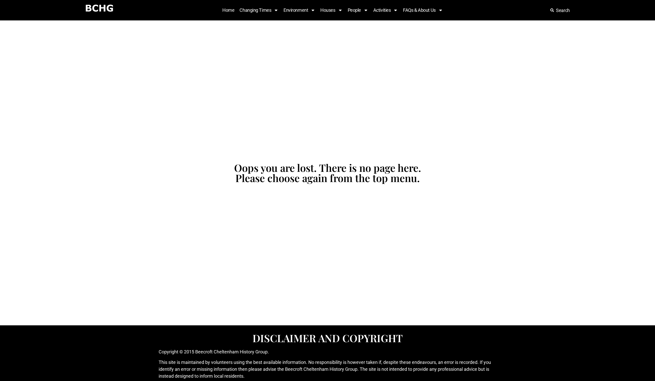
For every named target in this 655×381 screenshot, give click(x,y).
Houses (327, 10)
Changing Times (255, 10)
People (354, 10)
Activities (382, 10)
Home (228, 10)
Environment (295, 10)
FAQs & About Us (419, 10)
